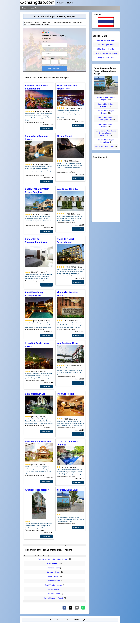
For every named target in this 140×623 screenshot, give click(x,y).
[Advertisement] (106, 190)
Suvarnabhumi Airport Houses (106, 112)
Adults (53, 58)
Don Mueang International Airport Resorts (53, 559)
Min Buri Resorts (53, 589)
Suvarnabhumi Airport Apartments (106, 105)
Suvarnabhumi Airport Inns (104, 146)
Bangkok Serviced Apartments (106, 53)
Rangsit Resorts (53, 576)
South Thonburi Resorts (53, 585)
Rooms (44, 58)
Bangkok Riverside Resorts (53, 598)
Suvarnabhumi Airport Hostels (106, 125)
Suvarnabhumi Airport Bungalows (106, 141)
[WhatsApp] (83, 608)
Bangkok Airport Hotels (106, 45)
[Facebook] (64, 608)
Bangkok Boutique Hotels (106, 40)
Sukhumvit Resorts (53, 572)
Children (62, 58)
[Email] (77, 608)
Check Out (45, 50)
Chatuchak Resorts (53, 594)
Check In (44, 41)
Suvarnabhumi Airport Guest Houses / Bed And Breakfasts (106, 133)
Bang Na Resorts (53, 563)
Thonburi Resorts (53, 568)
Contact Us (33, 8)
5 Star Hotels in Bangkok (106, 49)
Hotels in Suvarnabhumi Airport (106, 99)
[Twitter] (70, 608)
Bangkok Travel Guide (106, 58)
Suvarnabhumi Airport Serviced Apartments (105, 119)
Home (24, 8)
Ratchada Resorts (53, 581)
